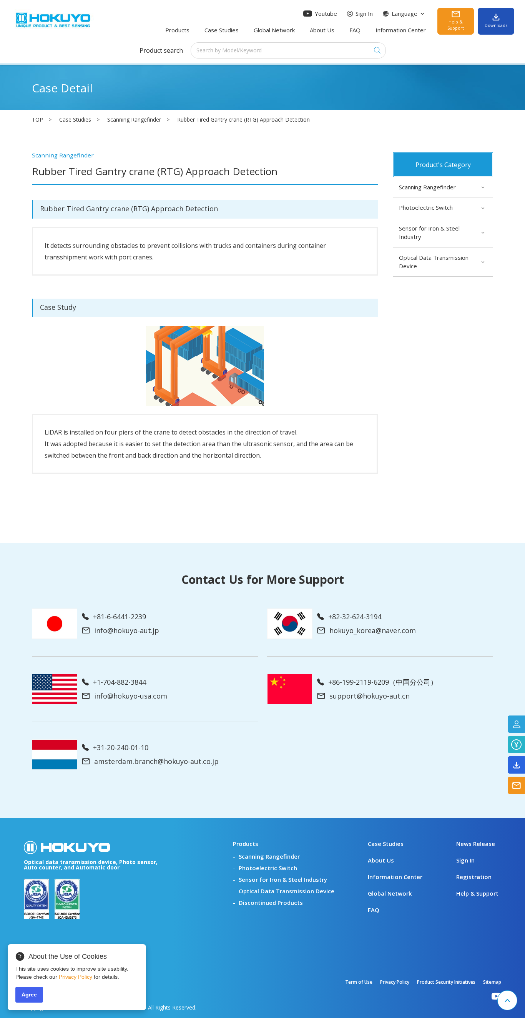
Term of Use (358, 982)
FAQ (355, 30)
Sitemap (492, 982)
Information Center (400, 30)
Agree (29, 994)
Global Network (274, 30)
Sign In (364, 13)
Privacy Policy (394, 982)
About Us (322, 30)
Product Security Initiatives (446, 982)
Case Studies (221, 30)
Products (177, 30)
